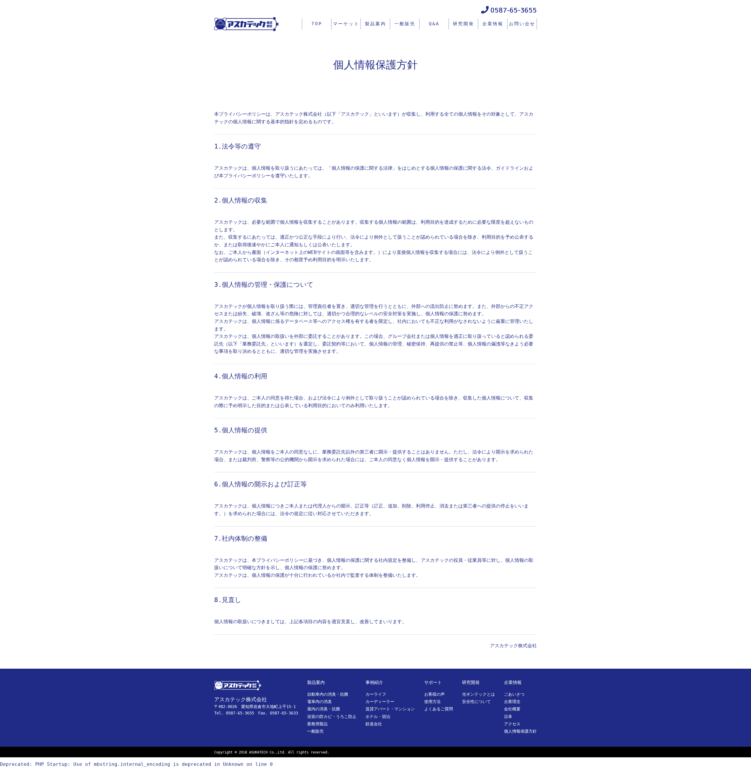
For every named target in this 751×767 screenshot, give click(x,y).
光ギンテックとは (478, 694)
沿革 (508, 716)
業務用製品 (317, 724)
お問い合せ (522, 23)
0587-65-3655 (513, 10)
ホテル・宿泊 (378, 716)
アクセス (512, 724)
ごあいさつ (514, 694)
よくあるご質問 (438, 709)
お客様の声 (434, 694)
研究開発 (463, 23)
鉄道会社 (374, 724)
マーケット (346, 23)
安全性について (476, 701)
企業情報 (492, 23)
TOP (317, 23)
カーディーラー (380, 701)
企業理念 (512, 701)
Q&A (434, 23)
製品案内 (375, 23)
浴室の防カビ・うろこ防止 (331, 716)
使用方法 (432, 701)
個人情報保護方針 (520, 731)
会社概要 (512, 709)
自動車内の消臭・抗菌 (327, 694)
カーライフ (376, 694)
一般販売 (404, 23)
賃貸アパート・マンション (390, 709)
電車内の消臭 (319, 701)
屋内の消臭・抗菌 (323, 709)
